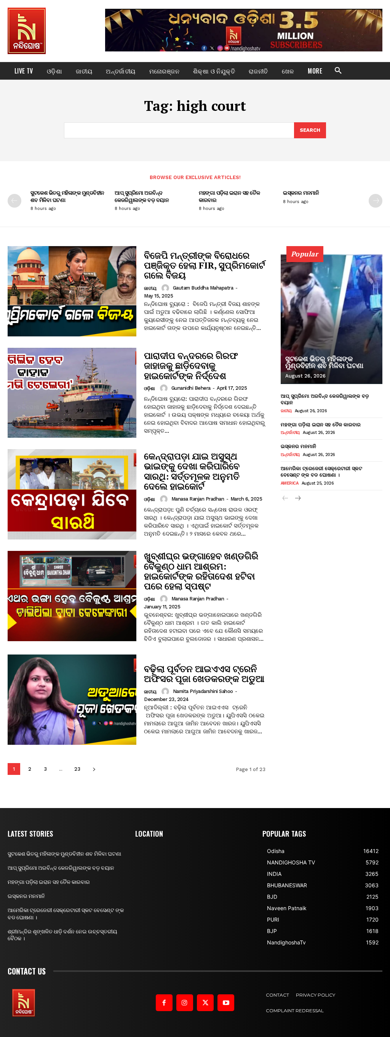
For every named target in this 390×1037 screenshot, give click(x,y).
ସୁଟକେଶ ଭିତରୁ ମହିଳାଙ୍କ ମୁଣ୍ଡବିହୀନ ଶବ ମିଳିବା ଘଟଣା (67, 196)
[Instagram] (184, 1002)
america (290, 483)
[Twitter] (205, 1002)
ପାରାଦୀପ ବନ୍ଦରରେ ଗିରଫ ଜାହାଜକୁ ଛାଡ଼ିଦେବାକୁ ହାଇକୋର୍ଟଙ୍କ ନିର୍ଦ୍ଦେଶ (191, 365)
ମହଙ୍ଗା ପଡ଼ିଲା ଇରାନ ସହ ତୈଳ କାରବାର (229, 196)
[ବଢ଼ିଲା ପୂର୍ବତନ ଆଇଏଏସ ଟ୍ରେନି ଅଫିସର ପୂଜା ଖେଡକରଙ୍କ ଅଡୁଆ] (72, 700)
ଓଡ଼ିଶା (149, 388)
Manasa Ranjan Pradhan (197, 499)
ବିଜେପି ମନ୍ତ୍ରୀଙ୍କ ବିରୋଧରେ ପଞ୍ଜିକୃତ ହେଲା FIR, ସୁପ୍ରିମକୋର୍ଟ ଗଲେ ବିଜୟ (204, 265)
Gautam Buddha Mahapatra (203, 288)
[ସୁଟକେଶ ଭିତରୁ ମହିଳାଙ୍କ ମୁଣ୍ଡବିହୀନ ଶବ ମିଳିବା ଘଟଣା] (331, 319)
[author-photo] (166, 288)
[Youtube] (225, 1002)
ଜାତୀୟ (150, 288)
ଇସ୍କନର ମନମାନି (301, 192)
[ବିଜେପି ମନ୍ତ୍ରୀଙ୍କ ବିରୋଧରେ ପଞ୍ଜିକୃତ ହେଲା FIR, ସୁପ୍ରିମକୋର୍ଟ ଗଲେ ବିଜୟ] (72, 291)
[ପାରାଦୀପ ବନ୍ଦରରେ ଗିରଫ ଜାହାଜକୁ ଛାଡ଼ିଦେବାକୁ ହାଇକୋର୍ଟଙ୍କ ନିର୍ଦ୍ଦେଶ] (72, 393)
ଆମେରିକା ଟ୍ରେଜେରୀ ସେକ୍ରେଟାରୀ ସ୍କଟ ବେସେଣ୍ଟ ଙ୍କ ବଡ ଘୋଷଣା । (321, 471)
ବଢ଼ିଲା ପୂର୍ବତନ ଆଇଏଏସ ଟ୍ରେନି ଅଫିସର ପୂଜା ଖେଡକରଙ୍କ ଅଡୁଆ (204, 674)
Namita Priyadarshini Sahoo (203, 691)
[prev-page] (14, 201)
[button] (338, 71)
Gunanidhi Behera (191, 388)
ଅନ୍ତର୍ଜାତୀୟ (290, 432)
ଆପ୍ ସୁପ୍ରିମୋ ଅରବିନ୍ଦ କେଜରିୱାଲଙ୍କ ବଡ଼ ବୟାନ (142, 196)
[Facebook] (164, 1002)
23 (77, 769)
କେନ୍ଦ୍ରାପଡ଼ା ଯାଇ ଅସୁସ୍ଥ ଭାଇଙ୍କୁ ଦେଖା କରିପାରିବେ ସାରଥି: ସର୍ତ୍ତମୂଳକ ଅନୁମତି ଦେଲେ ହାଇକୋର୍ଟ (192, 471)
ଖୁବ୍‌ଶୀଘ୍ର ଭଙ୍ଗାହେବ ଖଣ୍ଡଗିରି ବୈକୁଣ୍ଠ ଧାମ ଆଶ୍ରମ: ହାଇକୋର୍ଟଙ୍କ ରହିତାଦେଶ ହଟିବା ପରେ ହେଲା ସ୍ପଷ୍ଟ (201, 571)
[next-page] (375, 201)
